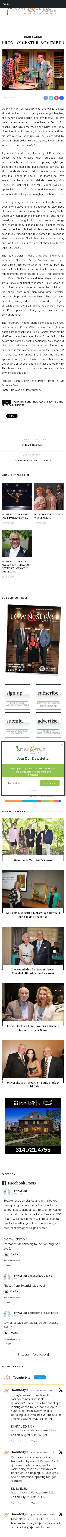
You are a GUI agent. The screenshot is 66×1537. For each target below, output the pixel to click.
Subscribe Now (49, 783)
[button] (33, 758)
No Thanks (33, 790)
